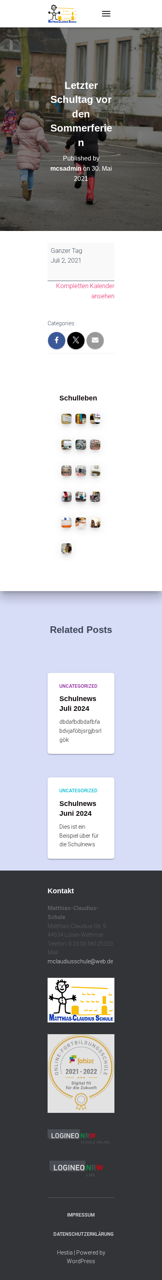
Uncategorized (78, 686)
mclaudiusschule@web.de (80, 961)
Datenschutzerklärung (83, 1234)
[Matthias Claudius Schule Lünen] (65, 13)
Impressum (81, 1215)
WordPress (81, 1261)
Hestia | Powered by (81, 1252)
